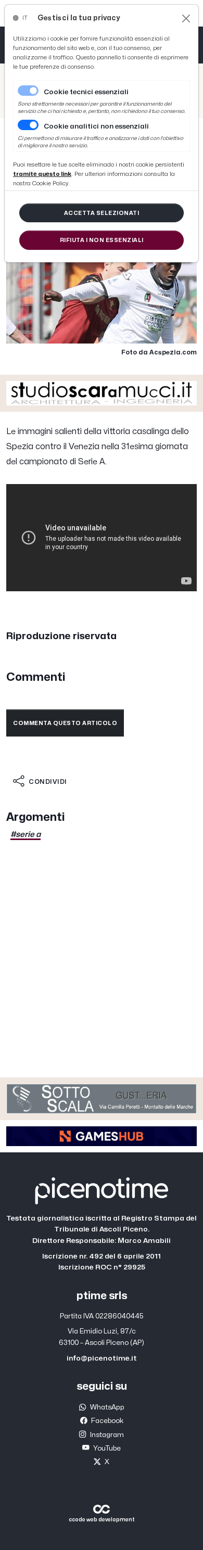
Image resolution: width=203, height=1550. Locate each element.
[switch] (28, 125)
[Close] (186, 18)
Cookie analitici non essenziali (96, 126)
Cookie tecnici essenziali (86, 92)
